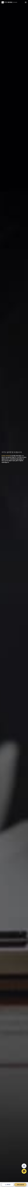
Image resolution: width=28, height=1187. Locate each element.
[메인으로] (9, 2)
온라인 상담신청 (20, 1184)
